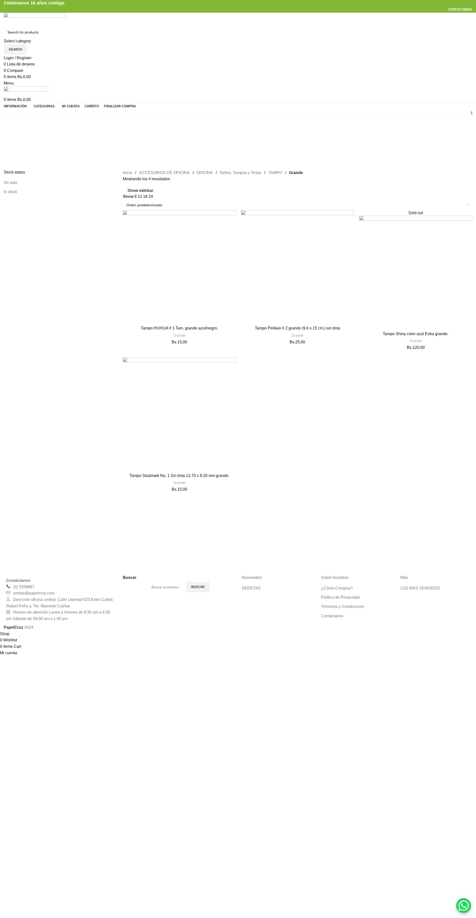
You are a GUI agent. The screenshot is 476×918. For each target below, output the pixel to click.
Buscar (198, 587)
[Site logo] (35, 19)
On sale (10, 182)
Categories (14, 146)
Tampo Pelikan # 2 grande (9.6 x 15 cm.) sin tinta (297, 328)
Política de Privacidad (340, 597)
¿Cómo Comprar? (337, 588)
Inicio (127, 173)
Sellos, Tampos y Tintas (240, 173)
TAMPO (275, 173)
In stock (10, 192)
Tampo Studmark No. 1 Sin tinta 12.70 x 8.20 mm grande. (179, 476)
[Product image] (179, 267)
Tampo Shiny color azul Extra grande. (415, 334)
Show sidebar (140, 190)
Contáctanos (332, 616)
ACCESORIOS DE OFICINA (164, 173)
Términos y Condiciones (342, 606)
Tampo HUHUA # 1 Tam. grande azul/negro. (179, 328)
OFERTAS (251, 588)
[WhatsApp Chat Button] (463, 905)
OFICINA (205, 173)
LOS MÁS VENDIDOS (420, 588)
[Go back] (10, 122)
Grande (179, 335)
